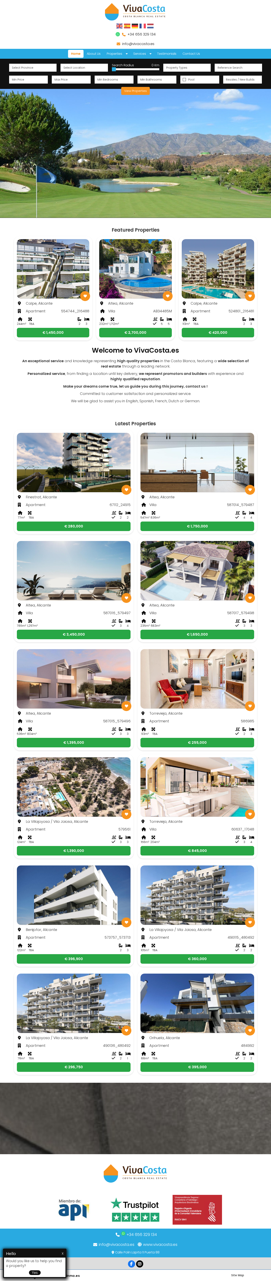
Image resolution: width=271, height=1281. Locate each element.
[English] (119, 26)
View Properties (135, 91)
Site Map (237, 1275)
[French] (142, 26)
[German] (135, 26)
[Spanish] (127, 26)
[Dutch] (150, 26)
